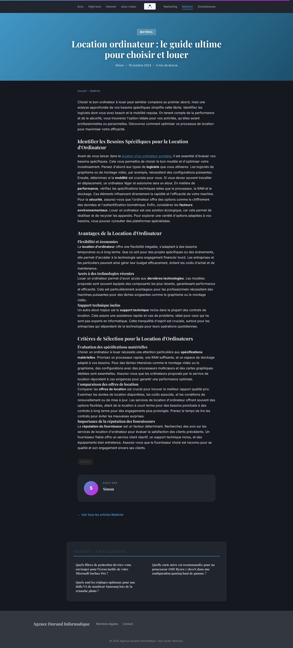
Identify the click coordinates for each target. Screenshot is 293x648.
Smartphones (207, 6)
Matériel (187, 6)
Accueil (82, 90)
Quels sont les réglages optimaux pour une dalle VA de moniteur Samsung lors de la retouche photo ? (105, 586)
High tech (94, 6)
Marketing (170, 6)
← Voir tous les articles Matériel (100, 515)
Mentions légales (107, 623)
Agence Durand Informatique (61, 623)
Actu (80, 6)
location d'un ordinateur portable (146, 156)
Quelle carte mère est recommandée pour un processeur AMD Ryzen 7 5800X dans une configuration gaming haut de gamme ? (183, 569)
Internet (111, 6)
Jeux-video (128, 6)
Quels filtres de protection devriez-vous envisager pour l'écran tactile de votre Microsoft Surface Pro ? (103, 569)
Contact (128, 623)
